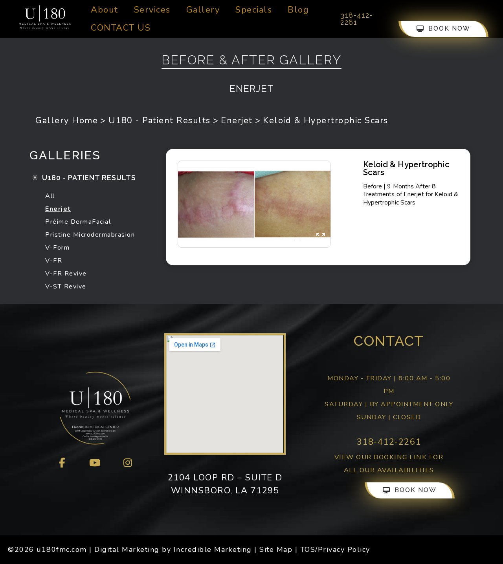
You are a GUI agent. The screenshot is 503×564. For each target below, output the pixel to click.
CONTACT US (121, 28)
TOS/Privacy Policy (335, 549)
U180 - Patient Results (159, 120)
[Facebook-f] (62, 463)
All (50, 196)
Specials (253, 10)
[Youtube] (95, 463)
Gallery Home (66, 120)
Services (152, 10)
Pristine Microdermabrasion (90, 234)
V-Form (57, 247)
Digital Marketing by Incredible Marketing (173, 549)
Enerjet (237, 120)
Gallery (203, 10)
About (104, 10)
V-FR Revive (66, 273)
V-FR (53, 260)
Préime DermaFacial (78, 221)
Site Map (275, 549)
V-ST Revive (65, 286)
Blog (298, 10)
